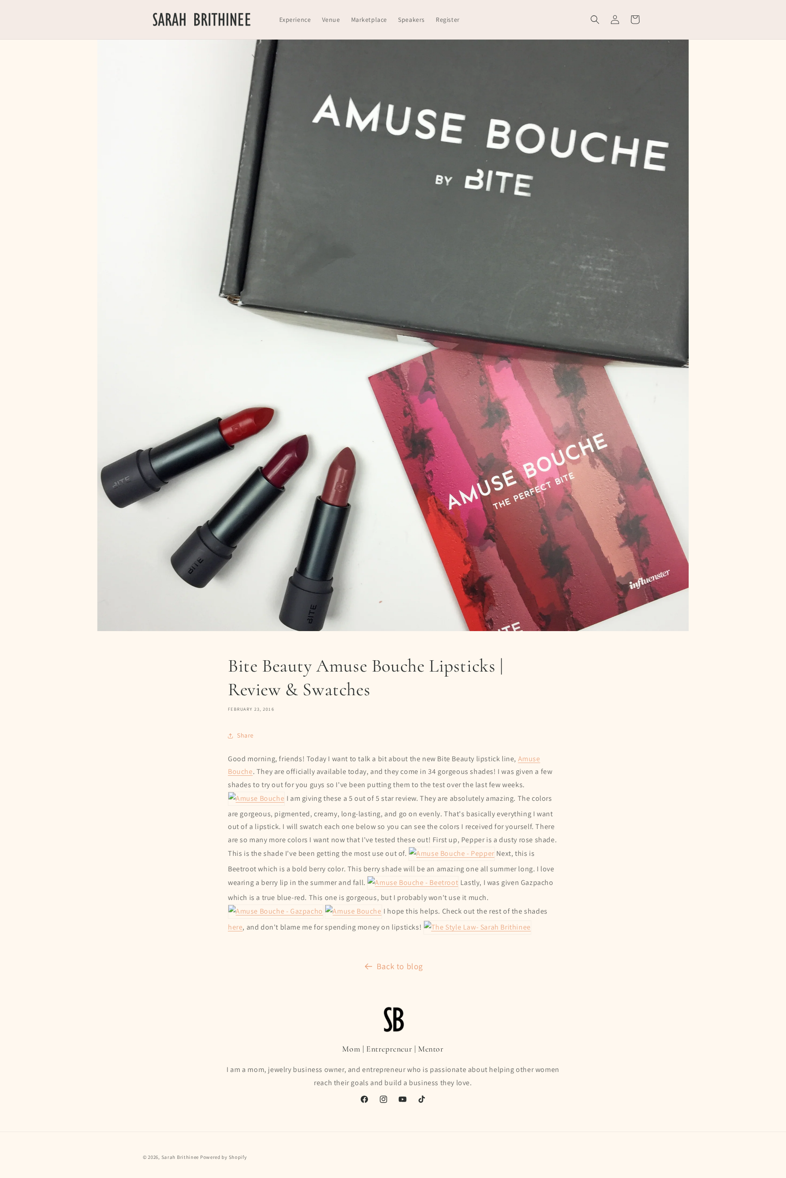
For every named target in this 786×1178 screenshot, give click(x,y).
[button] (595, 20)
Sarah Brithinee (180, 1157)
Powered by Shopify (223, 1157)
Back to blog (400, 966)
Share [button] (245, 735)
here (235, 927)
